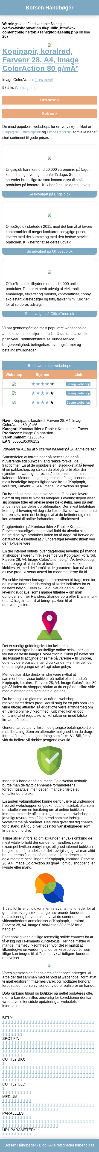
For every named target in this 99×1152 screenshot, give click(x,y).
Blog (43, 1145)
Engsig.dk (10, 132)
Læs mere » (49, 100)
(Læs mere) (44, 80)
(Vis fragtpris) (26, 88)
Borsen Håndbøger (49, 8)
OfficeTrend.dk (59, 132)
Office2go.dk (30, 132)
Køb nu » (49, 113)
